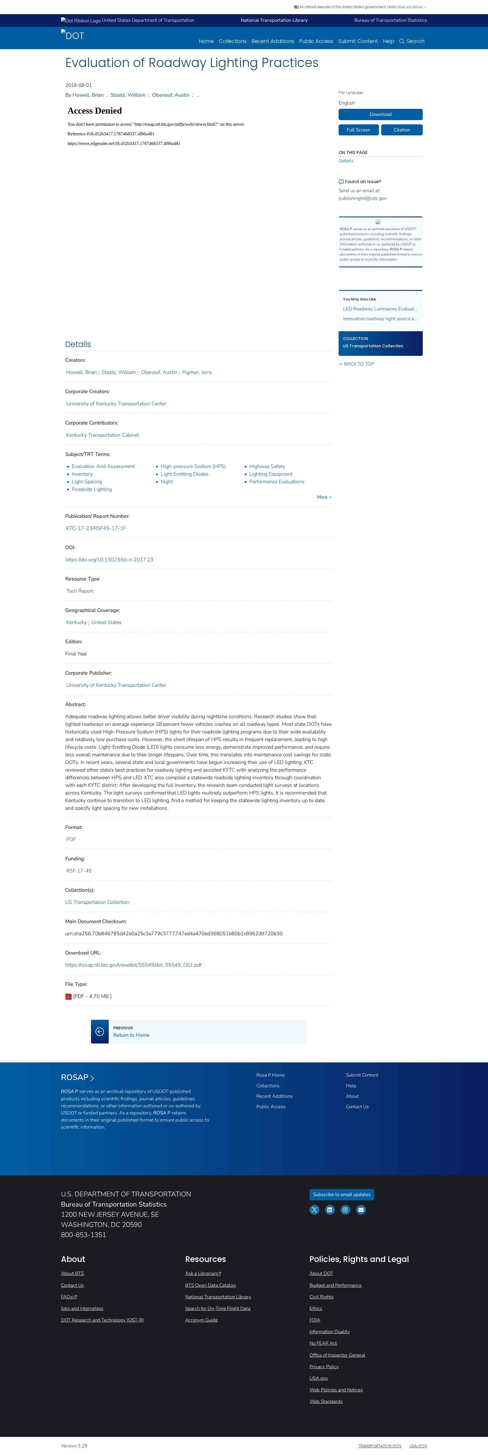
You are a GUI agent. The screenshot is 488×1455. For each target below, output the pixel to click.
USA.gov (319, 1378)
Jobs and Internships (82, 1308)
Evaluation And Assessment (103, 466)
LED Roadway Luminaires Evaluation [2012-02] (381, 309)
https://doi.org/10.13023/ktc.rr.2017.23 (109, 559)
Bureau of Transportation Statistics (390, 20)
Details (346, 160)
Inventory (82, 474)
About (352, 1096)
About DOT (321, 1273)
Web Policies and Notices (336, 1390)
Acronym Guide (201, 1320)
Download (381, 114)
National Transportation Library (218, 1297)
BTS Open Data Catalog (210, 1285)
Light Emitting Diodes (185, 474)
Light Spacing (87, 481)
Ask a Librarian (201, 1273)
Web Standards (326, 1401)
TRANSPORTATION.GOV (380, 1446)
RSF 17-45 (79, 870)
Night (167, 481)
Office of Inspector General (337, 1355)
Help (388, 41)
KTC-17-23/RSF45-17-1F (96, 528)
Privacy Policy (324, 1366)
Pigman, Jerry (197, 372)
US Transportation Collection (97, 902)
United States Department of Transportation (147, 20)
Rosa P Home (270, 1075)
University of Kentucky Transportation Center (116, 403)
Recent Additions (273, 41)
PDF (71, 839)
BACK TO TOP (359, 364)
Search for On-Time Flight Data (217, 1308)
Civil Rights (322, 1297)
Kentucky (76, 622)
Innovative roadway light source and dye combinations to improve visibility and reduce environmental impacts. (381, 318)
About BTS (72, 1273)
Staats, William (127, 95)
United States (106, 622)
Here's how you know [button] (405, 7)
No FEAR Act (323, 1343)
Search (415, 41)
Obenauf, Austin (170, 95)
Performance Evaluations (276, 481)
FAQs (67, 1297)
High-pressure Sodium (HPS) (193, 466)
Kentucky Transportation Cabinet (102, 435)
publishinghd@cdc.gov (363, 198)
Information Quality (330, 1331)
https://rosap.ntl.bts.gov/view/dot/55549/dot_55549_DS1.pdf (133, 965)
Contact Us (357, 1106)
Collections (233, 41)
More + (324, 497)
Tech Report (79, 591)
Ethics (316, 1308)
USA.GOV (418, 1446)
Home (206, 41)
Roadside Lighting (92, 489)
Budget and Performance (336, 1285)
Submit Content (358, 41)
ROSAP (74, 1077)
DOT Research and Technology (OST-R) (102, 1320)
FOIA (315, 1320)
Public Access (316, 41)
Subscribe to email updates (342, 1194)
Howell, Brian (88, 95)
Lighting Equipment (271, 474)
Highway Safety (267, 466)
